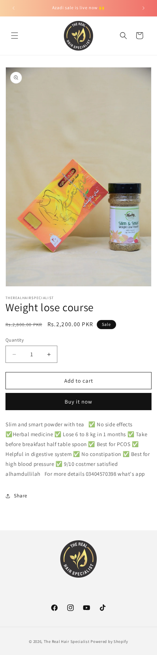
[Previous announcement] (13, 8)
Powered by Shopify (109, 641)
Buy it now (78, 401)
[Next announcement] (143, 8)
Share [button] (20, 495)
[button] (15, 35)
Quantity (14, 340)
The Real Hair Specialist (67, 641)
